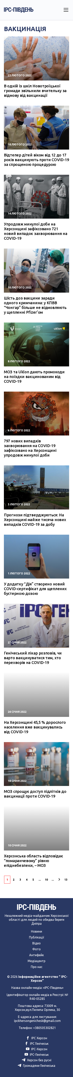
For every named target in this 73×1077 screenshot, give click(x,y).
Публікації (36, 937)
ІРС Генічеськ (38, 1043)
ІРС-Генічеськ (39, 1054)
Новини (36, 931)
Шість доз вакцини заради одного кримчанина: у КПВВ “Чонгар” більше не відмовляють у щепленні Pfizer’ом (35, 305)
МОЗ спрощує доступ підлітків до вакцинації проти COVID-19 (35, 793)
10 (46, 879)
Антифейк (36, 955)
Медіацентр (36, 961)
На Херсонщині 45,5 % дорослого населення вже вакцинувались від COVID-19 (35, 727)
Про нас (36, 967)
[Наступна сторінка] (59, 880)
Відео (36, 943)
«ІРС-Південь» (53, 987)
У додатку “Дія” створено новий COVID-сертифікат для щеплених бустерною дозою (35, 589)
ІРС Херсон (39, 1038)
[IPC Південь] (18, 10)
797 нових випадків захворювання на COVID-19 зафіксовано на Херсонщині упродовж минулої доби (30, 448)
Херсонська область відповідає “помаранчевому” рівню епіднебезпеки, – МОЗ (33, 861)
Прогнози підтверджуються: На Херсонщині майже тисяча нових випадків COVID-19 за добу (35, 520)
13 (65, 879)
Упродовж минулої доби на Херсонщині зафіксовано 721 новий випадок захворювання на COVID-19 (35, 231)
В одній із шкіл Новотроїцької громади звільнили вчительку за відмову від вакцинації (35, 91)
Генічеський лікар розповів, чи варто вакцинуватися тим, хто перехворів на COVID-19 (33, 658)
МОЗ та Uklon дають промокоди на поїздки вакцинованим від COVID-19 (34, 377)
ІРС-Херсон (38, 1049)
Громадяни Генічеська (38, 1065)
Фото (36, 949)
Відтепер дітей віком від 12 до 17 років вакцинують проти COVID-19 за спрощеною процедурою (36, 160)
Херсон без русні (38, 1060)
